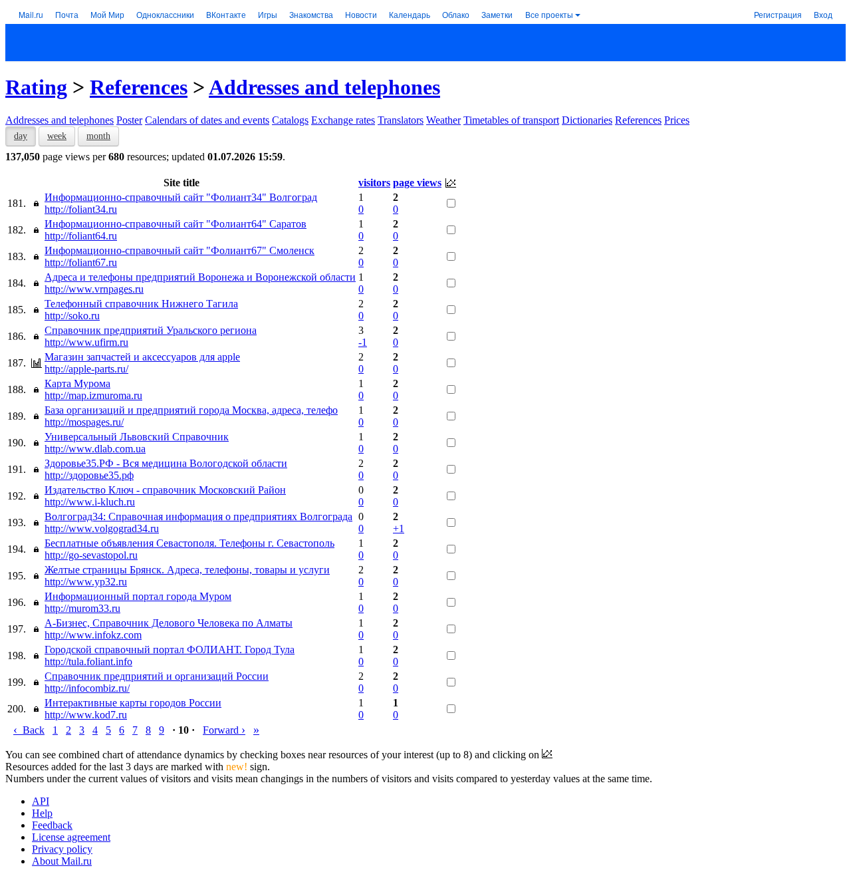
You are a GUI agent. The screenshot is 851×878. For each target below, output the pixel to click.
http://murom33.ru (82, 608)
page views (417, 182)
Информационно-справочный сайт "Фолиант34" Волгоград (181, 197)
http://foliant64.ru (81, 235)
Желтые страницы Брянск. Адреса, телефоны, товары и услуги (187, 569)
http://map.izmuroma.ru (93, 395)
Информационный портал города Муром (138, 596)
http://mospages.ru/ (84, 422)
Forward (224, 730)
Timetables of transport (511, 120)
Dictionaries (587, 120)
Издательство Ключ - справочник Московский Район (165, 490)
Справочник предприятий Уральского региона (151, 330)
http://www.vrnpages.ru (94, 289)
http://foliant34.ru (81, 209)
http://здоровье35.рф (89, 475)
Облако (455, 14)
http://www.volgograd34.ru (102, 528)
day (20, 136)
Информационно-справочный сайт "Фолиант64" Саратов (175, 223)
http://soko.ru (72, 315)
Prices (676, 120)
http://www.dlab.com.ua (95, 448)
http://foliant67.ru (81, 262)
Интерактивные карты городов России (133, 702)
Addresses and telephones (324, 87)
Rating (36, 87)
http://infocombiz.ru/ (87, 688)
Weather (443, 120)
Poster (129, 120)
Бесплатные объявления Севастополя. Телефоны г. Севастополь (189, 543)
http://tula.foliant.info (88, 661)
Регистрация (778, 14)
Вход (823, 14)
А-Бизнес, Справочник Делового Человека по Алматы (169, 623)
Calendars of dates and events (207, 120)
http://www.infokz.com (93, 635)
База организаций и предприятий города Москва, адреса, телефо (191, 410)
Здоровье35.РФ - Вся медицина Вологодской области (166, 463)
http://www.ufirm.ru (86, 342)
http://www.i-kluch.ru (90, 502)
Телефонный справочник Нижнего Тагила (141, 303)
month (98, 136)
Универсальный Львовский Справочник (137, 436)
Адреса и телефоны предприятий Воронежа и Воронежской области (200, 277)
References (138, 87)
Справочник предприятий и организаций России (157, 676)
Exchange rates (343, 120)
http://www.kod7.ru (86, 714)
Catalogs (290, 120)
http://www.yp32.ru (86, 581)
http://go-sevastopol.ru (91, 555)
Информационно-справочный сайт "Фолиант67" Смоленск (179, 250)
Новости (361, 14)
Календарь (409, 14)
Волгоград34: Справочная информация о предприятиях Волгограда (198, 516)
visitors (374, 182)
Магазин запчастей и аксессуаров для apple (142, 357)
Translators (401, 120)
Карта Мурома (77, 383)
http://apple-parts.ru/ (86, 368)
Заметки (497, 14)
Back (29, 730)
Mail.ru (31, 14)
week (56, 136)
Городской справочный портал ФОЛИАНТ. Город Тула (170, 649)
